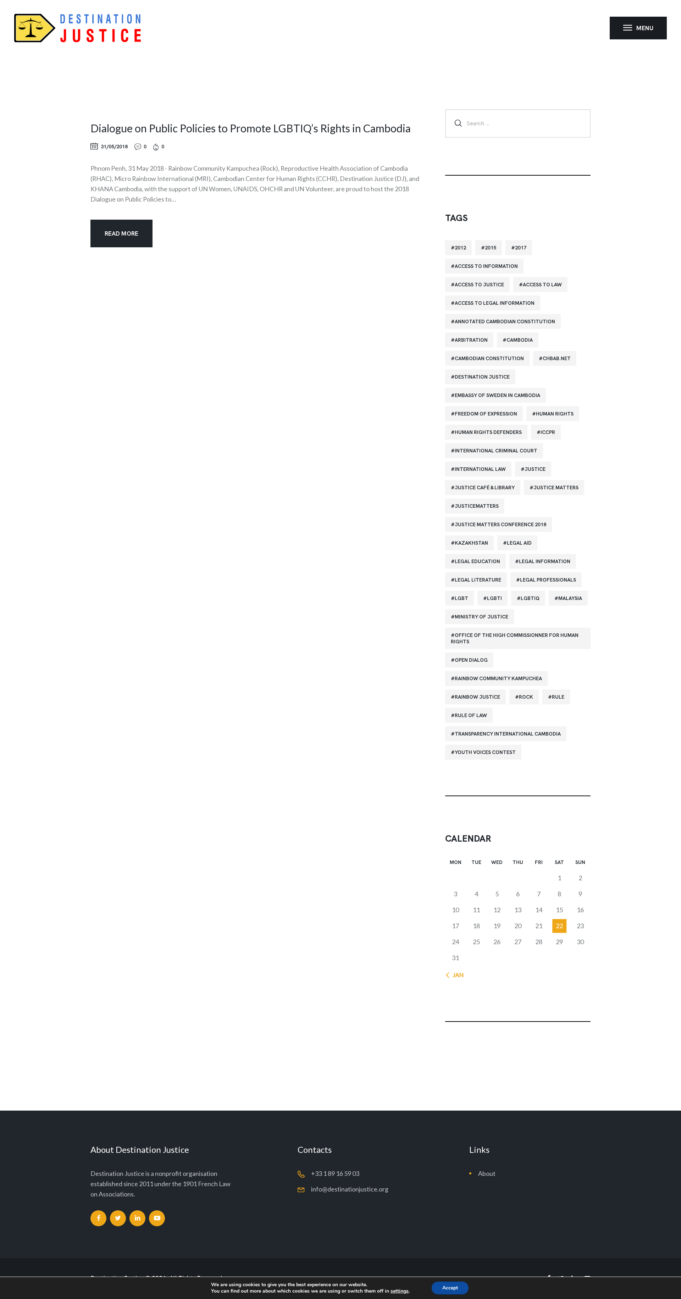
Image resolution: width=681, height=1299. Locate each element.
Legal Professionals (548, 580)
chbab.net (557, 358)
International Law (480, 469)
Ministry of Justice (481, 616)
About (486, 1173)
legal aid (519, 543)
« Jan (456, 975)
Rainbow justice (477, 697)
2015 (490, 247)
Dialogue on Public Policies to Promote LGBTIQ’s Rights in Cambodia (250, 128)
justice (535, 469)
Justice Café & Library (485, 487)
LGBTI (494, 598)
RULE (558, 697)
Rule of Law (471, 715)
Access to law (542, 284)
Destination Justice (482, 377)
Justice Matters (555, 487)
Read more (121, 233)
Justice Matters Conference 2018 (500, 524)
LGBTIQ (530, 598)
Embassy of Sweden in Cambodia (497, 395)
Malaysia (570, 598)
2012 (460, 247)
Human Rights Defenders (488, 432)
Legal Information (544, 561)
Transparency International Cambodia (508, 734)
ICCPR (548, 432)
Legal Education (477, 561)
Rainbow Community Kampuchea (498, 678)
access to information (486, 266)
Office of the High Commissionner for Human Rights (514, 638)
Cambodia (519, 340)
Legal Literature (478, 580)
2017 (520, 247)
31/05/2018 (114, 146)
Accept (450, 1287)
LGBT (461, 598)
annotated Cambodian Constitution (505, 321)
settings (400, 1291)
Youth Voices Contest (485, 752)
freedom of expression (486, 414)
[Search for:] (518, 123)
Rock (526, 697)
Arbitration (471, 340)
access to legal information (495, 303)
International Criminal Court (496, 450)
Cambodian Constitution (489, 358)
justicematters (477, 506)
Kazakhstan (471, 543)
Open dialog (471, 660)
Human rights (555, 414)
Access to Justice (479, 284)
